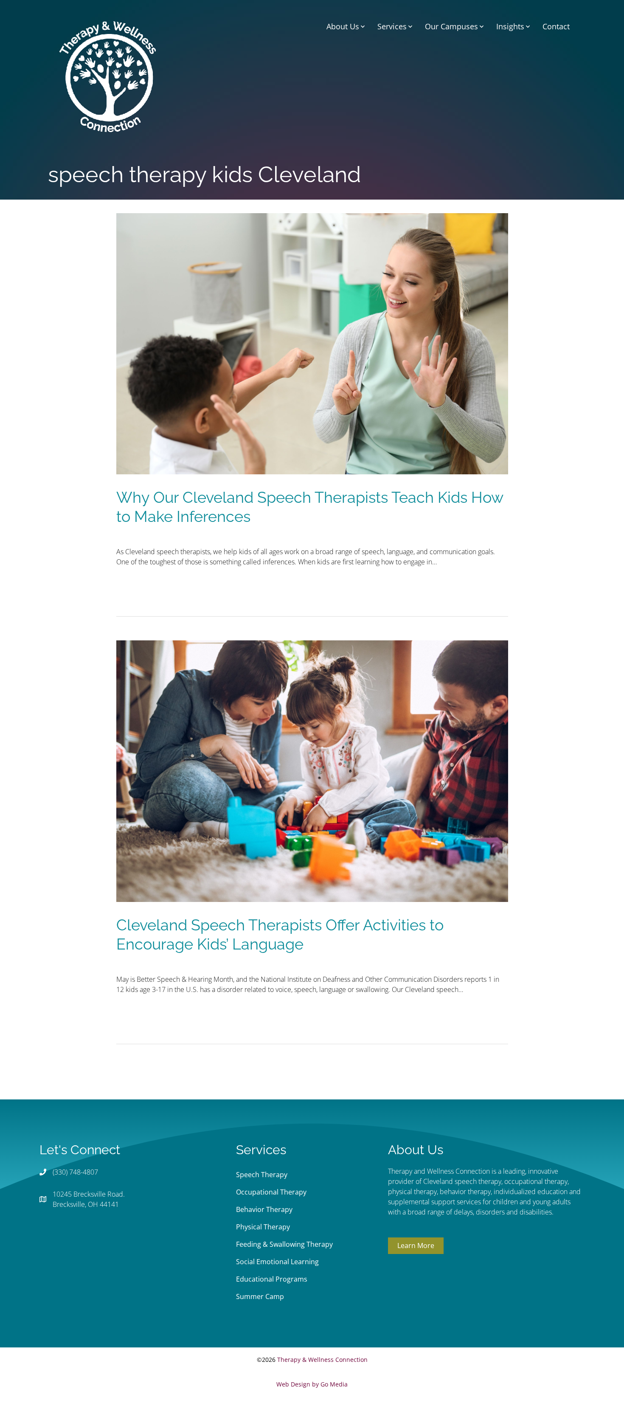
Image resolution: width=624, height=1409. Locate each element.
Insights (510, 26)
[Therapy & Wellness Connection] (107, 75)
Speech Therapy (261, 1174)
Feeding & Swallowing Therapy (284, 1244)
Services (392, 26)
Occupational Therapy (271, 1192)
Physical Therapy (263, 1226)
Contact (556, 26)
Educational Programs (271, 1279)
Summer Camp (260, 1296)
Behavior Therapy (264, 1209)
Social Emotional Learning (277, 1261)
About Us (342, 26)
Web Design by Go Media (312, 1384)
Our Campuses (451, 26)
